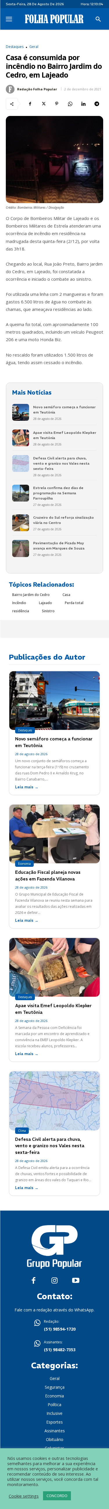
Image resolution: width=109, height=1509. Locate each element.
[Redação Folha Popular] (11, 89)
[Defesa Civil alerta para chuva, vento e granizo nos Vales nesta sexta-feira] (20, 463)
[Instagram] (54, 1281)
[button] (98, 19)
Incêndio (19, 602)
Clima (22, 1131)
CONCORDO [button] (57, 1495)
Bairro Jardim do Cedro (31, 594)
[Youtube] (76, 1281)
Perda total (74, 602)
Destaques (15, 47)
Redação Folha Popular (37, 89)
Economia (24, 864)
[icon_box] (55, 1326)
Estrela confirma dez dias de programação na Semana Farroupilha (58, 493)
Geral (33, 47)
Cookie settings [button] (24, 1496)
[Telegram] (97, 104)
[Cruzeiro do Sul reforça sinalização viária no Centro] (20, 522)
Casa (66, 594)
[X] (43, 104)
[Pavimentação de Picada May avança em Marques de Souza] (20, 548)
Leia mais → (26, 787)
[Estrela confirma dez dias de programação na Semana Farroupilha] (20, 493)
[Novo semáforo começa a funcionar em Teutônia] (20, 412)
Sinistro (48, 610)
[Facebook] (30, 104)
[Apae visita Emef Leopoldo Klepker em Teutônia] (20, 437)
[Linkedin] (83, 104)
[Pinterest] (56, 104)
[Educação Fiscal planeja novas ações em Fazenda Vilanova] (54, 834)
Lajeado (45, 602)
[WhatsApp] (70, 104)
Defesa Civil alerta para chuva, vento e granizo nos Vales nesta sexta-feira (61, 463)
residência (20, 610)
